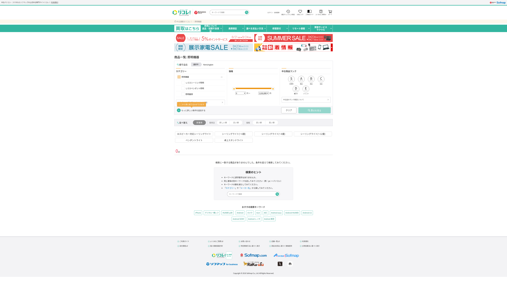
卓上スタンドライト (233, 140)
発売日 (212, 122)
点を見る (316, 110)
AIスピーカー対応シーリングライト (194, 133)
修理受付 (276, 28)
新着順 (199, 122)
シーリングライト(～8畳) (273, 133)
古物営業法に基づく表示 (311, 246)
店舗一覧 (274, 241)
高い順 (271, 122)
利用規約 (54, 2)
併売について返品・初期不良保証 (210, 28)
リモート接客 (298, 28)
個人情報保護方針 (216, 246)
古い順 (236, 122)
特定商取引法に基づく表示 (250, 246)
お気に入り (300, 14)
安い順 (259, 122)
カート (330, 14)
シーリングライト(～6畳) (234, 133)
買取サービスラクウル (320, 28)
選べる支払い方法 (254, 28)
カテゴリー (230, 188)
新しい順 (223, 122)
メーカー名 (245, 188)
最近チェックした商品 (288, 14)
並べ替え (183, 122)
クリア (289, 110)
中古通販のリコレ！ (184, 21)
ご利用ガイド (309, 14)
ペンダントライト (194, 140)
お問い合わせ (245, 241)
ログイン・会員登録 (273, 12)
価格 (248, 122)
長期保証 (232, 28)
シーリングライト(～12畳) (313, 133)
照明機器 (198, 21)
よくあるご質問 (215, 241)
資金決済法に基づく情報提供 (281, 246)
